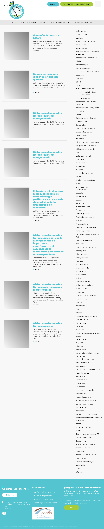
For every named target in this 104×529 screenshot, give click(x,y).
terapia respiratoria (84, 437)
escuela (79, 193)
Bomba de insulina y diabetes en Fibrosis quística (45, 77)
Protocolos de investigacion (88, 369)
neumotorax (81, 323)
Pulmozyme (81, 380)
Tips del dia (81, 441)
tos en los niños (83, 448)
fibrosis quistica (83, 214)
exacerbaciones (83, 207)
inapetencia (81, 271)
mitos (78, 309)
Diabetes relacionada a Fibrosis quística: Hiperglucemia (47, 116)
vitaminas (80, 472)
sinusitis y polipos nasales (87, 414)
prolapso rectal (82, 363)
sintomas (80, 411)
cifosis (78, 85)
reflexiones (81, 394)
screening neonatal (84, 404)
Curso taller (81, 125)
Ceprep (79, 78)
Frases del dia (82, 224)
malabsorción (82, 299)
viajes (78, 468)
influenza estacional (85, 285)
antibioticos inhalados (85, 41)
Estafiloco (80, 200)
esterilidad (80, 203)
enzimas (79, 177)
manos (79, 302)
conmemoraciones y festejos (88, 108)
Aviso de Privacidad (58, 526)
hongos (79, 261)
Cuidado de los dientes (86, 118)
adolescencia (82, 34)
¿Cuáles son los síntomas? (44, 499)
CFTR (78, 82)
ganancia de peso (84, 240)
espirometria (81, 196)
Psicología (80, 376)
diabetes (80, 139)
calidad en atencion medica (88, 72)
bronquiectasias (83, 68)
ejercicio (79, 170)
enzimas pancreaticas (85, 180)
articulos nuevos (83, 45)
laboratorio (81, 292)
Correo (11, 495)
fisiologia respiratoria (85, 217)
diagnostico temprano (86, 146)
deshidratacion (82, 135)
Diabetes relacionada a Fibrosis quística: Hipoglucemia (47, 155)
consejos (80, 111)
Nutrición (80, 330)
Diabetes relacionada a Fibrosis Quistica (47, 324)
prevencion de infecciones (87, 353)
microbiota (81, 306)
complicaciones (83, 98)
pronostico (81, 366)
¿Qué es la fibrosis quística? (45, 492)
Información (38, 488)
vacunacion (81, 465)
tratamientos (81, 458)
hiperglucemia (82, 254)
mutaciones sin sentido (86, 316)
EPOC (78, 183)
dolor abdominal (83, 156)
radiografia (80, 383)
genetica (80, 244)
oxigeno (79, 343)
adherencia (81, 31)
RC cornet (80, 387)
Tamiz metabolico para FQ (87, 434)
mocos (79, 313)
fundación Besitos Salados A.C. (60, 22)
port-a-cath (81, 350)
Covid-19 (79, 115)
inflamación (81, 278)
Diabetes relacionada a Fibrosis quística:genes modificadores (47, 287)
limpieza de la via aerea (86, 295)
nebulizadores (82, 319)
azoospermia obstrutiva (86, 58)
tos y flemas (81, 451)
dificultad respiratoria (85, 149)
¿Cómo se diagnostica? (43, 496)
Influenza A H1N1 (83, 282)
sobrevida (80, 424)
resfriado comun (83, 397)
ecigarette (80, 166)
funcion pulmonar (84, 231)
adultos (79, 38)
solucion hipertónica (85, 427)
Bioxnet (75, 526)
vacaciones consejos (85, 462)
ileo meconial (82, 264)
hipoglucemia (82, 258)
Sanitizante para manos (86, 400)
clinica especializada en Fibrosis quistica (33, 22)
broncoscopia (82, 65)
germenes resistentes (86, 247)
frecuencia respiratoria (86, 227)
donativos (80, 159)
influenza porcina (83, 289)
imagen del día (82, 268)
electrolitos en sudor (85, 173)
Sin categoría (81, 407)
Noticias (79, 326)
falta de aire (81, 210)
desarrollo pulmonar (85, 132)
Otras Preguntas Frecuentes (45, 503)
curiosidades (81, 122)
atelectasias (81, 54)
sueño (79, 431)
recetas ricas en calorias (86, 390)
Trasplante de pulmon (86, 455)
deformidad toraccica (85, 128)
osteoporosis (81, 339)
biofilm (79, 61)
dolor (78, 153)
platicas (79, 346)
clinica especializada (85, 89)
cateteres (80, 75)
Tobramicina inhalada (85, 444)
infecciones (81, 275)
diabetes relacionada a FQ (83, 22)
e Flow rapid (81, 163)
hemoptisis (81, 251)
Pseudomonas (82, 373)
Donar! (53, 4)
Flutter (79, 221)
